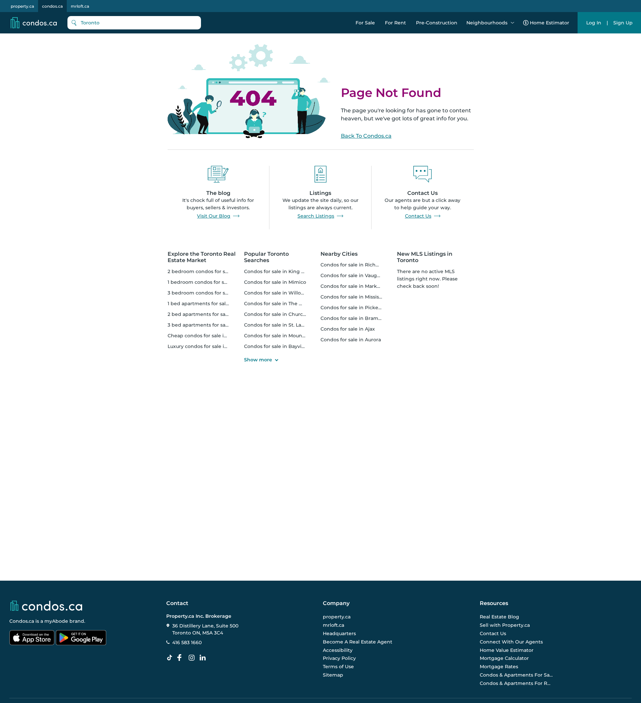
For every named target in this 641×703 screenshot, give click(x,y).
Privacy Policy (339, 658)
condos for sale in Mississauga (356, 297)
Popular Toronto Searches (266, 257)
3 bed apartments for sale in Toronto (212, 325)
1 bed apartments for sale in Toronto (211, 304)
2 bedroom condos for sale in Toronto (213, 271)
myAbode (56, 621)
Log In (593, 22)
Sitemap (333, 675)
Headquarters (339, 633)
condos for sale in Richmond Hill (359, 265)
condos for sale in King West (278, 271)
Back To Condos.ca (366, 136)
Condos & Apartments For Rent (516, 683)
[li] (204, 658)
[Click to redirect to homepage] (34, 23)
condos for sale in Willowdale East (285, 293)
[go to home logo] (45, 606)
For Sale (365, 23)
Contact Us (418, 216)
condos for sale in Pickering (354, 308)
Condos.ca (21, 621)
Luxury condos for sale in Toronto (207, 346)
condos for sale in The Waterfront (285, 304)
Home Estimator (549, 23)
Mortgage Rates (499, 667)
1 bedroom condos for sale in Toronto (212, 282)
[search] (134, 22)
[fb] (182, 658)
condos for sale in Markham (354, 286)
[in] (193, 658)
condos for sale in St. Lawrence (281, 325)
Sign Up (623, 22)
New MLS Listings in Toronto (424, 257)
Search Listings (315, 216)
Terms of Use (338, 667)
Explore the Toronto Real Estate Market (202, 257)
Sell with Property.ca (505, 625)
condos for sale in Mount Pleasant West (292, 336)
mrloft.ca (80, 6)
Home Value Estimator (506, 650)
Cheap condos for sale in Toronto (207, 336)
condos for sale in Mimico (275, 282)
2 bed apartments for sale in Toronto (212, 314)
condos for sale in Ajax (347, 329)
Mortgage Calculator (504, 658)
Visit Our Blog (213, 216)
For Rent (395, 23)
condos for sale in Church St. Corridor (289, 314)
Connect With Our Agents (511, 642)
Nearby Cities (339, 254)
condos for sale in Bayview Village (285, 346)
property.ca (22, 6)
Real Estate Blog (499, 617)
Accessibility (338, 650)
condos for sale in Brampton (355, 318)
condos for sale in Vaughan (353, 275)
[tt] (171, 658)
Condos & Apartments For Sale (516, 675)
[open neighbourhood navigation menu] (512, 22)
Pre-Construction (436, 23)
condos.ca (52, 6)
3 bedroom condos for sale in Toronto (213, 293)
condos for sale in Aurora (350, 340)
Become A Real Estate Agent (357, 642)
